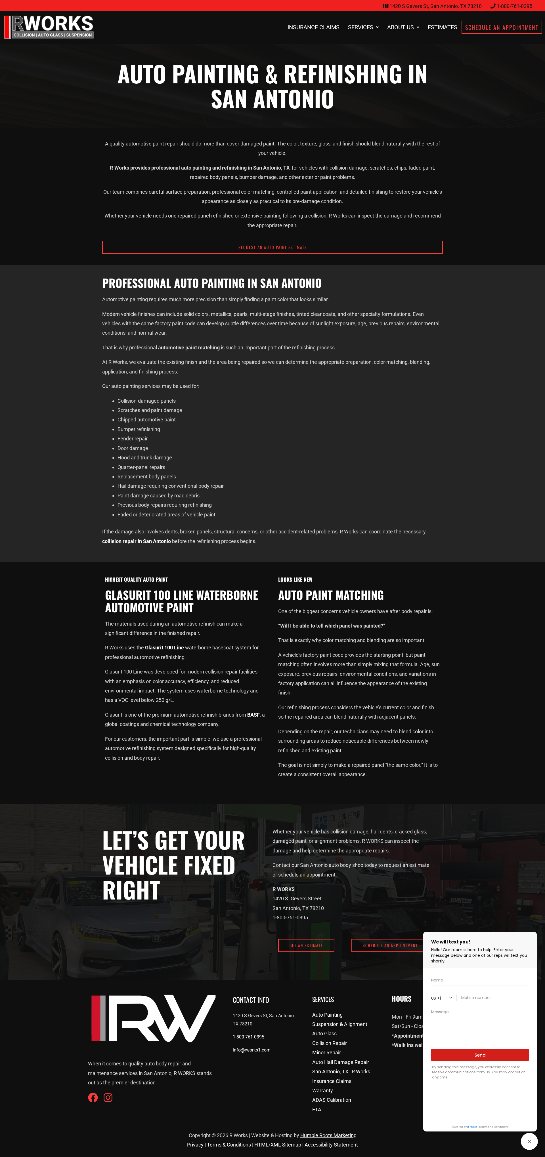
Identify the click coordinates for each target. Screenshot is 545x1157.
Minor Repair (326, 1052)
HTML (261, 1145)
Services (360, 27)
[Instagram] (108, 1098)
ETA (316, 1109)
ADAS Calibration (331, 1100)
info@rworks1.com (252, 1050)
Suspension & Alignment (339, 1024)
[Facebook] (93, 1098)
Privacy (195, 1145)
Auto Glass (324, 1033)
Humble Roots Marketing (328, 1135)
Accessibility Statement (331, 1145)
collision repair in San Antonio (136, 541)
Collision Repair (329, 1043)
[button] (363, 27)
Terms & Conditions (229, 1145)
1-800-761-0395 (248, 1037)
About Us (400, 27)
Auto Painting (327, 1015)
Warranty (322, 1090)
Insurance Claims (313, 27)
